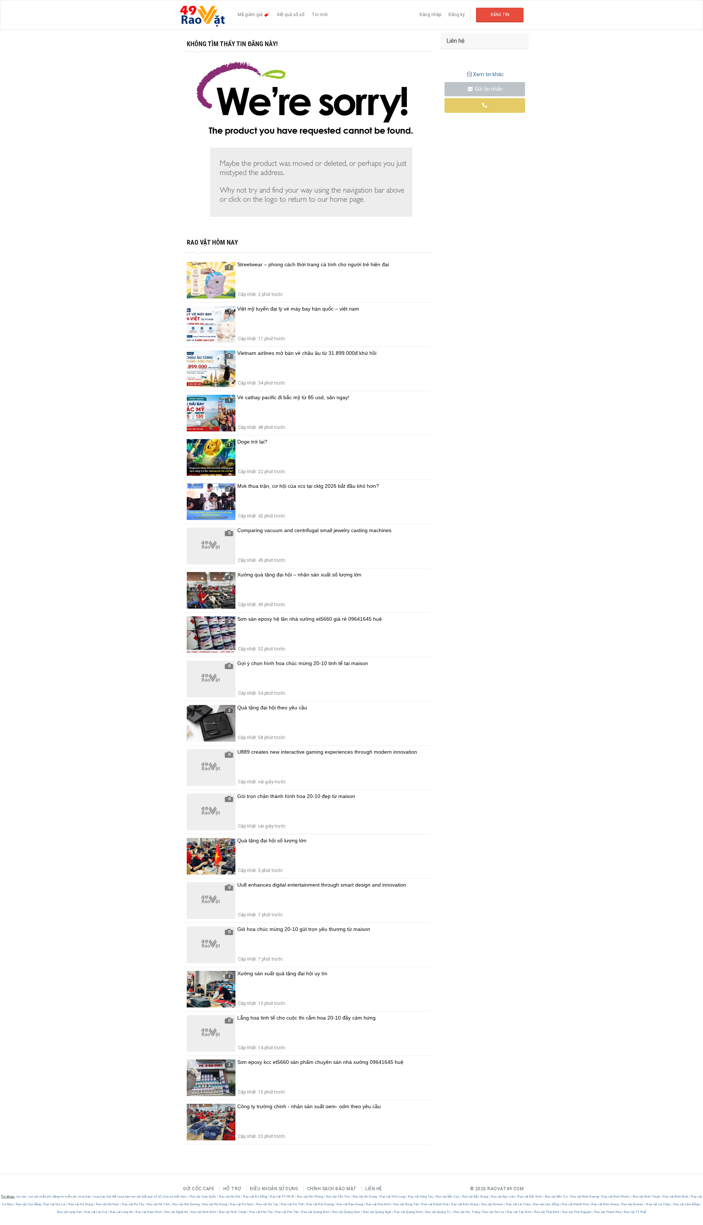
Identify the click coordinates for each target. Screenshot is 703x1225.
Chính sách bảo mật (332, 1188)
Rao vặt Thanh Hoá (607, 1212)
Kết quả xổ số (290, 14)
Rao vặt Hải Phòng (310, 1196)
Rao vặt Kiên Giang (464, 1204)
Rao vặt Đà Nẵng (255, 1196)
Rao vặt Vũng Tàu (420, 1196)
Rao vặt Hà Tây (133, 1204)
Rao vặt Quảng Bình (315, 1212)
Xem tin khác (488, 74)
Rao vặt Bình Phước (616, 1196)
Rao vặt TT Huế (634, 1212)
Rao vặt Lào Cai (96, 1212)
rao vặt (21, 1196)
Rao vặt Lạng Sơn (70, 1212)
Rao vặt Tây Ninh (519, 1212)
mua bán (85, 1196)
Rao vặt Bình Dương (584, 1196)
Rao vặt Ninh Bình (203, 1212)
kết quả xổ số (151, 1196)
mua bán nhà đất (104, 1196)
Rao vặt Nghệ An (176, 1212)
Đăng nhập (430, 14)
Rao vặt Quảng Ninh (408, 1212)
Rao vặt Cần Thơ (338, 1196)
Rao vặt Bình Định (675, 1196)
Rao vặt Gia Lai (55, 1204)
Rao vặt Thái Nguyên (576, 1212)
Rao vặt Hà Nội (229, 1196)
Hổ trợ (232, 1188)
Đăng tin (500, 14)
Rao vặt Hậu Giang (350, 1204)
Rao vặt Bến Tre (556, 1196)
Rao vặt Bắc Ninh (530, 1196)
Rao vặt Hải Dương (186, 1204)
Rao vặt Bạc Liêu (503, 1196)
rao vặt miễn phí (40, 1196)
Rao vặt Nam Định (149, 1212)
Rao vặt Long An (121, 1212)
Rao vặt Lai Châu (518, 1204)
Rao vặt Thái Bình (546, 1212)
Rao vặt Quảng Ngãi (377, 1212)
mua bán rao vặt (129, 1196)
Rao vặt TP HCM (282, 1196)
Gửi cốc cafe (198, 1188)
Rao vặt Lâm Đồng (546, 1204)
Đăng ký (457, 14)
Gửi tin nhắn (488, 89)
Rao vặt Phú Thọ (261, 1212)
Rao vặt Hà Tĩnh (158, 1204)
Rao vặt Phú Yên (287, 1212)
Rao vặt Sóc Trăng (467, 1212)
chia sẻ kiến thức (175, 1196)
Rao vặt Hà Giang (80, 1204)
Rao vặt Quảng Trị (438, 1212)
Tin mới (320, 14)
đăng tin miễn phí (65, 1196)
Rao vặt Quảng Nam (346, 1212)
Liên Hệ (373, 1188)
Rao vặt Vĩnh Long (392, 1196)
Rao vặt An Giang (365, 1196)
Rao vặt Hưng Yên (406, 1204)
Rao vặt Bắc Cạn (447, 1196)
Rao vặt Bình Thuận (646, 1196)
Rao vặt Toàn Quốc (203, 1196)
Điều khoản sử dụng (274, 1188)
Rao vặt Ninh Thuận (233, 1212)
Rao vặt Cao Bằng (28, 1204)
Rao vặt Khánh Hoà (435, 1204)
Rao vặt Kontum (492, 1204)
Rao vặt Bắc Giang (475, 1196)
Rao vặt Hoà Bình (378, 1204)
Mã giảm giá (251, 14)
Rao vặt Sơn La (493, 1212)
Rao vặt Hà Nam (107, 1204)
